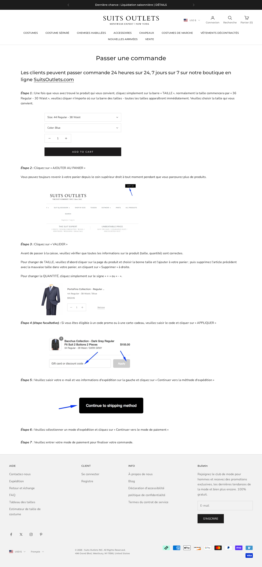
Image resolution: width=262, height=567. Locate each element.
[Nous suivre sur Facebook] (11, 534)
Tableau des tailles (22, 502)
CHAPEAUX (146, 32)
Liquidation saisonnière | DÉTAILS (144, 5)
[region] (131, 5)
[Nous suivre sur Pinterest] (41, 534)
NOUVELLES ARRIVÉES (123, 39)
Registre (87, 481)
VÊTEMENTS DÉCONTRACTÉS (220, 32)
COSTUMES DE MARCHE (177, 32)
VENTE (149, 39)
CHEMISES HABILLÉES (91, 32)
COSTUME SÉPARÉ (57, 32)
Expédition (16, 481)
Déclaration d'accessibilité (146, 488)
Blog (131, 481)
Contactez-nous (20, 474)
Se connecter (90, 474)
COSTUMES (30, 32)
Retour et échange (22, 488)
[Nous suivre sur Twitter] (21, 534)
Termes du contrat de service (148, 502)
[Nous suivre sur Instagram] (31, 534)
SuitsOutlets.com (54, 79)
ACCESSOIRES (123, 32)
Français (35, 551)
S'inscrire (210, 519)
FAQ (12, 495)
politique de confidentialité (146, 495)
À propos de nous (140, 474)
